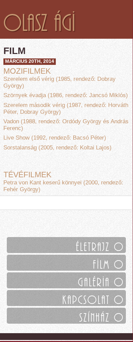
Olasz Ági (39, 19)
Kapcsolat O (93, 298)
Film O (108, 262)
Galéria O (101, 280)
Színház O (101, 315)
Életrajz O (100, 245)
